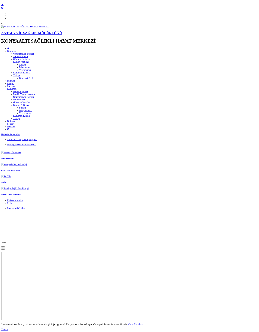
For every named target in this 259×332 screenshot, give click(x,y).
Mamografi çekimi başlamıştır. (21, 144)
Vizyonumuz (25, 70)
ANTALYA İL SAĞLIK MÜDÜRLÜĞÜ (31, 33)
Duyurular (15, 134)
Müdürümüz (19, 99)
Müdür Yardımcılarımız (24, 94)
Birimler (11, 80)
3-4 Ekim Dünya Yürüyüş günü (22, 139)
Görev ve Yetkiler (21, 59)
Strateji (22, 64)
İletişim (10, 83)
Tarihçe (16, 75)
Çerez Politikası (135, 324)
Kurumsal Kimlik (21, 72)
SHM (9, 203)
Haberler (5, 134)
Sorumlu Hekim (20, 56)
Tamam (4, 329)
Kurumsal (11, 51)
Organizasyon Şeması (23, 53)
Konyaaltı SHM (26, 78)
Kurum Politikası (21, 62)
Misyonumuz (25, 67)
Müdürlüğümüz (20, 91)
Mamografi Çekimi (16, 208)
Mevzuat (11, 86)
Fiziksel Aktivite (15, 200)
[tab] (129, 139)
